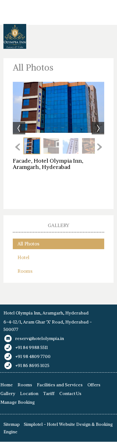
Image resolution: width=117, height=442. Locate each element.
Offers (93, 385)
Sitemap (11, 424)
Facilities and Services (60, 385)
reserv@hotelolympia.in (39, 338)
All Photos (28, 244)
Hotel (23, 257)
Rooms (24, 271)
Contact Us (70, 393)
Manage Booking (17, 402)
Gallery (7, 393)
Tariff (49, 393)
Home (6, 385)
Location (29, 393)
